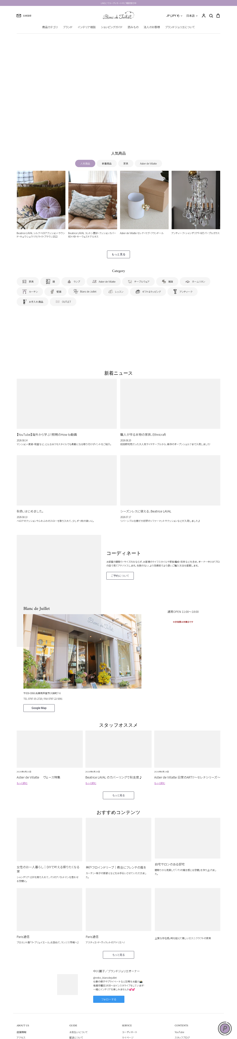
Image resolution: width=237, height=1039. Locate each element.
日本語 (190, 15)
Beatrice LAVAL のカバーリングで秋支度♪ (113, 777)
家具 (125, 163)
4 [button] (123, 137)
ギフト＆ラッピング (151, 291)
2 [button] (114, 137)
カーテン (33, 291)
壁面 (59, 291)
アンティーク (186, 291)
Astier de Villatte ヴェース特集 (38, 777)
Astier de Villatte (148, 163)
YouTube (179, 1032)
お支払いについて (78, 1032)
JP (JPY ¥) (172, 15)
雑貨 (170, 281)
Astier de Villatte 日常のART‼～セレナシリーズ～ (187, 777)
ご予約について (120, 576)
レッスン (119, 291)
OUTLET (66, 301)
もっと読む (22, 783)
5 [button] (127, 137)
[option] (118, 90)
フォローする (108, 999)
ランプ (77, 281)
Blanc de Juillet (88, 291)
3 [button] (118, 137)
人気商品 (85, 163)
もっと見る (118, 254)
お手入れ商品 (36, 301)
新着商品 (107, 163)
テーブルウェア (142, 281)
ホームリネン (198, 281)
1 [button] (110, 137)
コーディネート (129, 1032)
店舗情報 (21, 1032)
